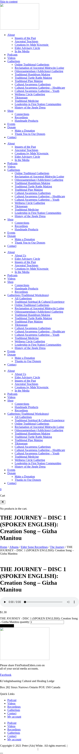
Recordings (21, 117)
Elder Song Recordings (34, 547)
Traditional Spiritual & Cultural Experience (39, 301)
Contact (11, 137)
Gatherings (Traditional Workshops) (28, 295)
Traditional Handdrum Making (32, 74)
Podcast (11, 700)
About (11, 34)
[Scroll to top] (1, 753)
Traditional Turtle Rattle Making (33, 77)
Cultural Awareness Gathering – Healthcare (40, 87)
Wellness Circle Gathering (30, 94)
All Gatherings (23, 298)
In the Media (22, 51)
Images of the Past (25, 38)
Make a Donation (25, 130)
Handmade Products (26, 120)
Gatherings (13, 61)
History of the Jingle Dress (30, 107)
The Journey (57, 547)
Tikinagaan (21, 97)
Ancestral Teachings (26, 41)
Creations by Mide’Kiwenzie (32, 44)
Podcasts (12, 54)
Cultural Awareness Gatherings (33, 84)
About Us (20, 255)
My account (14, 716)
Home (3, 547)
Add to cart (7, 625)
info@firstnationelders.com (15, 690)
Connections (22, 114)
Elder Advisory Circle (27, 48)
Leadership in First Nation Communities (38, 104)
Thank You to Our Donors (30, 133)
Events (11, 124)
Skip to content (8, 1)
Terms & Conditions (50, 749)
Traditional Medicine (27, 100)
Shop (10, 110)
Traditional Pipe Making (29, 81)
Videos (11, 57)
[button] (2, 502)
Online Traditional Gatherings (32, 64)
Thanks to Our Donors (28, 361)
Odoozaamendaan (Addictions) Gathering (39, 71)
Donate (11, 127)
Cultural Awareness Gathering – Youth (37, 91)
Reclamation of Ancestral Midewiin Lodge (39, 67)
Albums (14, 547)
